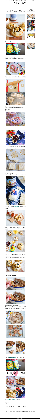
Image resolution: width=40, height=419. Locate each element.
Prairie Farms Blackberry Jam (16, 206)
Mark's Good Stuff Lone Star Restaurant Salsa (19, 228)
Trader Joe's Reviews (21, 0)
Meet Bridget (7, 0)
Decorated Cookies (11, 0)
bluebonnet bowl (8, 399)
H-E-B (10, 41)
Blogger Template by (20, 418)
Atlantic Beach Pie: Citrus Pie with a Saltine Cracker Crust (31, 37)
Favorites (25, 0)
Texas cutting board (14, 399)
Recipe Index (16, 0)
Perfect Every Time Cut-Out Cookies (31, 18)
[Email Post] (6, 403)
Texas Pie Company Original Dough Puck (12, 357)
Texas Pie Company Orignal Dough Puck (15, 56)
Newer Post (9, 406)
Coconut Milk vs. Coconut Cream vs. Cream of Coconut (31, 31)
